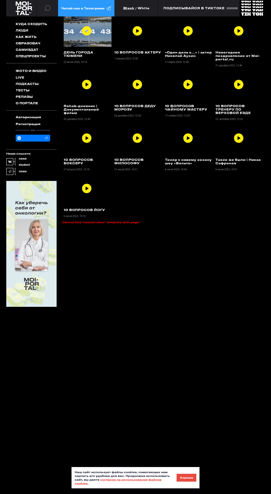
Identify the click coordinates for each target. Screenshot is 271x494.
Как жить (26, 37)
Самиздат (27, 49)
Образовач (28, 43)
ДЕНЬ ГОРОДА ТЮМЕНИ (78, 54)
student (24, 164)
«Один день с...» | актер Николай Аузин (188, 54)
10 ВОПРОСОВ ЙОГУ (84, 210)
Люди (22, 30)
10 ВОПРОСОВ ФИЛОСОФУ (129, 161)
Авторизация (28, 117)
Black (128, 8)
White (144, 8)
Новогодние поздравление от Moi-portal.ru (237, 56)
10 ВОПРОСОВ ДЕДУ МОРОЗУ (135, 107)
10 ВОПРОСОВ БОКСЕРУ (78, 161)
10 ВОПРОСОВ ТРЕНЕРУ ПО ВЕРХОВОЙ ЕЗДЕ (233, 109)
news (23, 158)
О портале (27, 103)
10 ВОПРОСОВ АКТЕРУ (137, 52)
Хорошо (186, 477)
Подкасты (27, 84)
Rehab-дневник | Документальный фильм (81, 109)
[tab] (33, 117)
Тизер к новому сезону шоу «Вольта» (188, 161)
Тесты (22, 90)
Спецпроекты (31, 56)
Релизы (24, 96)
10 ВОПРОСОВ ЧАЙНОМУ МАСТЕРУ (186, 107)
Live (20, 77)
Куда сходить (31, 24)
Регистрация (28, 124)
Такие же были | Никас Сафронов (238, 161)
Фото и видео (31, 71)
